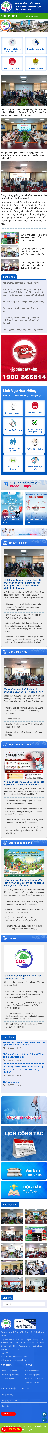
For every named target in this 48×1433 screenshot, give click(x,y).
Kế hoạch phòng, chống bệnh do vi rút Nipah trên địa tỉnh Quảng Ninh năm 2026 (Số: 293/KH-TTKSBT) (23, 1005)
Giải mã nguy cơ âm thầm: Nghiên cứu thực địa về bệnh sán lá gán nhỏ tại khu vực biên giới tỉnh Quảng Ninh (23, 811)
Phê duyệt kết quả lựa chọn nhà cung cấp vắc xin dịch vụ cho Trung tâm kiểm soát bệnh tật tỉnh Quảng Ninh (23, 325)
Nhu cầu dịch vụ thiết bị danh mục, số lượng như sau (23, 733)
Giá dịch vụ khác (36, 68)
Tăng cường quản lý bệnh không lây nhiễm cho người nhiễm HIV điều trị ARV (24, 196)
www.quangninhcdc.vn (17, 1360)
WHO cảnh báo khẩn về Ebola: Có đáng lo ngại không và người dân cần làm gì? (24, 783)
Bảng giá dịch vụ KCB (12, 68)
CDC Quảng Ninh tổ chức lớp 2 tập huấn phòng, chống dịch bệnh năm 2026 (33, 265)
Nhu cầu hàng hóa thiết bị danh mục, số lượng (23, 294)
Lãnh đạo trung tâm (10, 1371)
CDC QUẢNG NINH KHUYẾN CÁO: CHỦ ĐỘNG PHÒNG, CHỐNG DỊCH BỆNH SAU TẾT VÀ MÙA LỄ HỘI (24, 830)
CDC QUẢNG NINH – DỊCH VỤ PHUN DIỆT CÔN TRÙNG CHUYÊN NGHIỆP (34, 238)
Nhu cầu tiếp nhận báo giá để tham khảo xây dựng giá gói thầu (24, 725)
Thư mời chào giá (12, 719)
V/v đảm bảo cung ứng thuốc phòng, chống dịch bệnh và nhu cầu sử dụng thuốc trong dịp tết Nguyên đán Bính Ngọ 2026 (24, 1016)
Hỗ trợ (12, 938)
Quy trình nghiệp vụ (32, 1375)
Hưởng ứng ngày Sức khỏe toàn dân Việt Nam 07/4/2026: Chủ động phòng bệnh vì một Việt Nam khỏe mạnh (24, 883)
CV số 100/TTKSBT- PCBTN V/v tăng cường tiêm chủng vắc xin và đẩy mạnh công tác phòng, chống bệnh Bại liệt (24, 994)
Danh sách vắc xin (13, 413)
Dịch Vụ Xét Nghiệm (13, 430)
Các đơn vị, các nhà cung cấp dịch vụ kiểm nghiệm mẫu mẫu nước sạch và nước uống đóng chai (22, 313)
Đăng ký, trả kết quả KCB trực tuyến (12, 50)
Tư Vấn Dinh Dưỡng (35, 449)
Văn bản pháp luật (32, 1371)
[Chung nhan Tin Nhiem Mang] (23, 1327)
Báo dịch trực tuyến (35, 49)
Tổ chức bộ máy (8, 1379)
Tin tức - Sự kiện (18, 542)
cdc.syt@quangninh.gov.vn (16, 1356)
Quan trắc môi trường (13, 467)
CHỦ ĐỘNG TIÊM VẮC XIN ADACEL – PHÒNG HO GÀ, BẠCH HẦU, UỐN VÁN (21, 919)
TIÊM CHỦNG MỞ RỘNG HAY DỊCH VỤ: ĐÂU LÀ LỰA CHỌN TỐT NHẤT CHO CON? (24, 821)
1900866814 (9, 16)
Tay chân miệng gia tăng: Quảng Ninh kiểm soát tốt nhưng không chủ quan (23, 802)
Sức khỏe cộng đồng (20, 842)
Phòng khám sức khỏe (35, 468)
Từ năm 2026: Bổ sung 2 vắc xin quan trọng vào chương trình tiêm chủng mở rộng (23, 927)
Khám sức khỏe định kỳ (13, 449)
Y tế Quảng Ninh (18, 651)
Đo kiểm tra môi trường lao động (35, 430)
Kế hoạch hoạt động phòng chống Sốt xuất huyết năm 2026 (22, 977)
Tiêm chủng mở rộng (33, 1383)
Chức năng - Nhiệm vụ (10, 1375)
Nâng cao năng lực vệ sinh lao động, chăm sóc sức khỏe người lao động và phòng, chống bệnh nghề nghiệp (22, 155)
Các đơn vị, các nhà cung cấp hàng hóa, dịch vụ (23, 302)
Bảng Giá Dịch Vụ (34, 412)
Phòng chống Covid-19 (34, 1379)
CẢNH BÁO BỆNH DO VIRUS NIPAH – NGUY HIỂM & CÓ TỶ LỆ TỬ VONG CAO (24, 911)
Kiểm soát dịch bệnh (20, 744)
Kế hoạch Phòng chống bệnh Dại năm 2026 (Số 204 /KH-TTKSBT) (23, 1025)
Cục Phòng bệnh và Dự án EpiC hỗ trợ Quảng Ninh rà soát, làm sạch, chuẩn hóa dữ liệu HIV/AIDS (32, 251)
